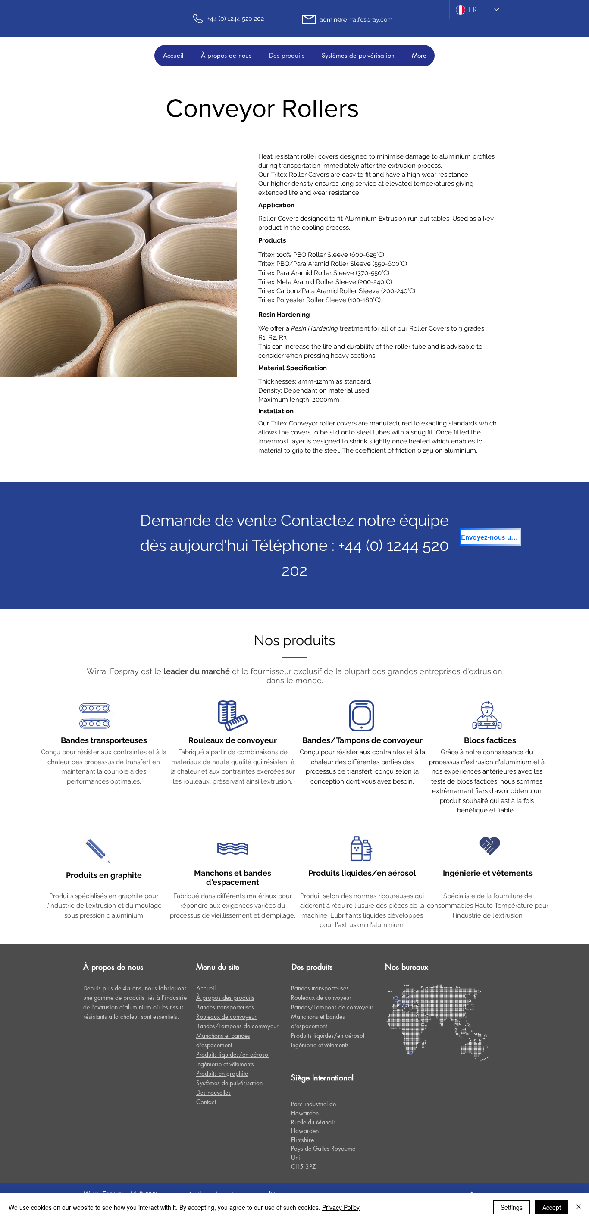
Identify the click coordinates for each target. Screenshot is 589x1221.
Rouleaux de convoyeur (321, 997)
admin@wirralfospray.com (356, 19)
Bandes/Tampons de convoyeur (332, 1007)
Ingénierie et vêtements (320, 1045)
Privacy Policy (341, 1207)
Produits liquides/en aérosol (327, 1035)
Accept (551, 1207)
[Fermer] (578, 1207)
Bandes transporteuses (320, 988)
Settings (512, 1207)
